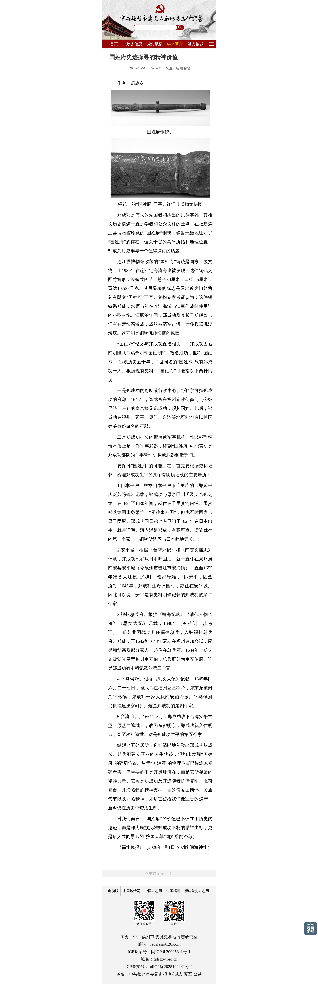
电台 (174, 924)
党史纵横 (155, 44)
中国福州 (173, 891)
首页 (114, 44)
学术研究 (175, 44)
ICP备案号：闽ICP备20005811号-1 (159, 951)
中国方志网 (153, 891)
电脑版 (113, 891)
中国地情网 (131, 891)
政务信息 (134, 44)
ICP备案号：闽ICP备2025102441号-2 (159, 966)
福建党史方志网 (197, 891)
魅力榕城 (195, 44)
